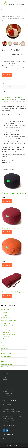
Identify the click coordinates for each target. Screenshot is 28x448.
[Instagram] (7, 430)
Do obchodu (6, 75)
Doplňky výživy (4, 348)
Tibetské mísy (10, 18)
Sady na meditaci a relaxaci (8, 334)
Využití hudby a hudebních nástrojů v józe (12, 416)
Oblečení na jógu (5, 342)
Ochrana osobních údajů (8, 391)
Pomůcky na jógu (5, 317)
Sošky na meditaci (6, 332)
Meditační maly (6, 327)
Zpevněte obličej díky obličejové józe (11, 411)
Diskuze (4, 382)
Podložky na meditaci (7, 325)
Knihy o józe (4, 361)
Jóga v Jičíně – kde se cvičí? (9, 409)
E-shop (4, 377)
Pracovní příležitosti (7, 393)
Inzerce (4, 384)
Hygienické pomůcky (6, 356)
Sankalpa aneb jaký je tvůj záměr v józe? (12, 407)
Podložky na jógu (5, 309)
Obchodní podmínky (7, 389)
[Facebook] (4, 430)
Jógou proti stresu (7, 404)
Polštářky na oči (6, 323)
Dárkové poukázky (5, 366)
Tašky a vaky (4, 312)
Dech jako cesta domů (8, 418)
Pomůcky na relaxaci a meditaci (8, 320)
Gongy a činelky (6, 330)
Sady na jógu (4, 315)
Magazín (5, 379)
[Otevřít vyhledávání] (26, 10)
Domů (3, 16)
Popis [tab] (4, 83)
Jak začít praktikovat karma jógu (10, 414)
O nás (4, 386)
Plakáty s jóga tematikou (7, 364)
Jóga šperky (4, 359)
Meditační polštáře (6, 336)
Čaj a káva (3, 351)
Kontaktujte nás (6, 396)
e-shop (7, 16)
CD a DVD (3, 345)
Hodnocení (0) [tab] (7, 87)
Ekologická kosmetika (6, 353)
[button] (23, 25)
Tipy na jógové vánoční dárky (9, 421)
